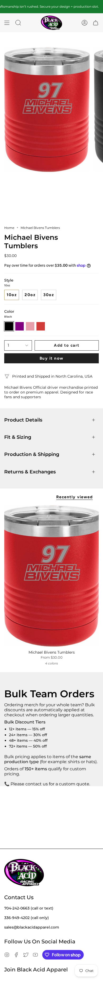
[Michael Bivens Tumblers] (51, 576)
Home (9, 228)
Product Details (23, 420)
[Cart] (95, 23)
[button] (18, 23)
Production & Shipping (31, 454)
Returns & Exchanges (30, 472)
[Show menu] (7, 23)
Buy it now (52, 358)
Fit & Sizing (17, 437)
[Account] (84, 23)
